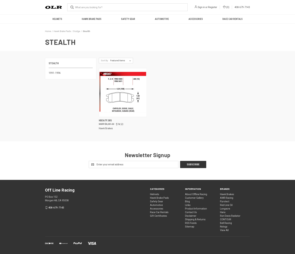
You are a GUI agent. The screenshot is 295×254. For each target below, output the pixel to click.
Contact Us (191, 212)
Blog (187, 201)
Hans (223, 212)
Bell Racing (226, 223)
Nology (223, 226)
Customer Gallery (194, 197)
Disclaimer (190, 215)
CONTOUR (225, 219)
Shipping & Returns (195, 219)
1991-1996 (55, 72)
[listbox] (121, 60)
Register (212, 7)
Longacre (225, 208)
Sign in (201, 7)
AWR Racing (226, 197)
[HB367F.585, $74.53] (123, 92)
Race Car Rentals (232, 19)
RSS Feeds (191, 223)
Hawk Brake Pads (91, 19)
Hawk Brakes (227, 194)
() (227, 7)
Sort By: (104, 60)
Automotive (162, 19)
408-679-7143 (242, 7)
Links (188, 205)
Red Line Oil (226, 205)
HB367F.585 (105, 120)
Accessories (195, 19)
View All (224, 230)
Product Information (196, 208)
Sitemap (189, 226)
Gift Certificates (158, 215)
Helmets (57, 19)
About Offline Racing (196, 194)
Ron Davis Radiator (230, 215)
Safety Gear (128, 19)
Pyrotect (224, 201)
